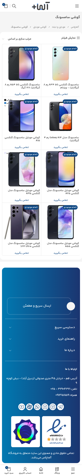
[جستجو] (14, 6)
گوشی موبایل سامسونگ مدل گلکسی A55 (63, 245)
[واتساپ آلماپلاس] (37, 406)
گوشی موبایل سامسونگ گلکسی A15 (22, 139)
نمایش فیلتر (68, 38)
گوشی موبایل (39, 27)
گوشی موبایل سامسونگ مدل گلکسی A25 (63, 192)
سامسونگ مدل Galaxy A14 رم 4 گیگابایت (61, 139)
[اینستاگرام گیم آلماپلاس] (52, 406)
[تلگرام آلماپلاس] (60, 406)
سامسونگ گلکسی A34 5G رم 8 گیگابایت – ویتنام (61, 86)
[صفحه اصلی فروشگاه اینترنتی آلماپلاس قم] (41, 281)
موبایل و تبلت (58, 27)
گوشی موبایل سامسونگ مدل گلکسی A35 (24, 192)
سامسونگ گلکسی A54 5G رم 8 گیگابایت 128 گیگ (22, 86)
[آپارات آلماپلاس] (29, 406)
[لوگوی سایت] (41, 6)
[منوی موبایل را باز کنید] (77, 6)
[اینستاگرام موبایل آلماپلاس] (45, 406)
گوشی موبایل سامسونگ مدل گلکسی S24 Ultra (24, 245)
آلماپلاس (74, 27)
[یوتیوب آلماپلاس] (21, 406)
